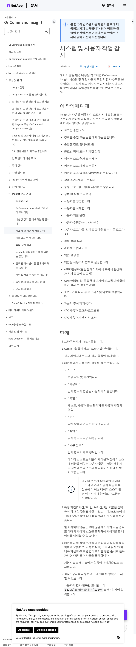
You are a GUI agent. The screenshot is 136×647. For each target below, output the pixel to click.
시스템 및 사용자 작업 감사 (30, 230)
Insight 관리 (22, 200)
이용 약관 (7, 645)
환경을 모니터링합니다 (24, 296)
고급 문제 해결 (24, 288)
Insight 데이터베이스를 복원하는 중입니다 (32, 254)
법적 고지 (13, 345)
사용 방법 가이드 (17, 331)
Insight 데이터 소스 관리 (25, 179)
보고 (10, 317)
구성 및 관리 (15, 80)
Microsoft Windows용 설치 (22, 73)
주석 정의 (17, 165)
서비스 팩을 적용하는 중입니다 (32, 274)
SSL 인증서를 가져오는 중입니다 (29, 151)
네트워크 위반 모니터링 (28, 237)
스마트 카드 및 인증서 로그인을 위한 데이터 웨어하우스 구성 (30, 110)
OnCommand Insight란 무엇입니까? (27, 59)
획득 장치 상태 (24, 244)
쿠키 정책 (51, 645)
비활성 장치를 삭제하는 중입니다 (32, 221)
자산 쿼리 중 (19, 172)
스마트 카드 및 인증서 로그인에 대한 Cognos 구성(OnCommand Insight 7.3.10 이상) (30, 124)
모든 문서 (8, 17)
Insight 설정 (18, 87)
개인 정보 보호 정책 (29, 645)
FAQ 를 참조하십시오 (19, 324)
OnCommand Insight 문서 (21, 44)
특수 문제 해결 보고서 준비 (30, 281)
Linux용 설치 (15, 66)
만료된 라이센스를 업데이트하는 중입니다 (32, 265)
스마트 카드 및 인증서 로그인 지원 (30, 101)
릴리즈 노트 (14, 51)
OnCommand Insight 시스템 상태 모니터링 (32, 210)
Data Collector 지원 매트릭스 (27, 303)
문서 (34, 5)
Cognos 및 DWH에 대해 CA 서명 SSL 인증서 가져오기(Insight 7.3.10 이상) (31, 140)
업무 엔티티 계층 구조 (24, 158)
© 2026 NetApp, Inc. (11, 639)
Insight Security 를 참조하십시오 (29, 94)
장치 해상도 (18, 186)
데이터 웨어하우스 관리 (21, 310)
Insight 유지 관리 (21, 193)
